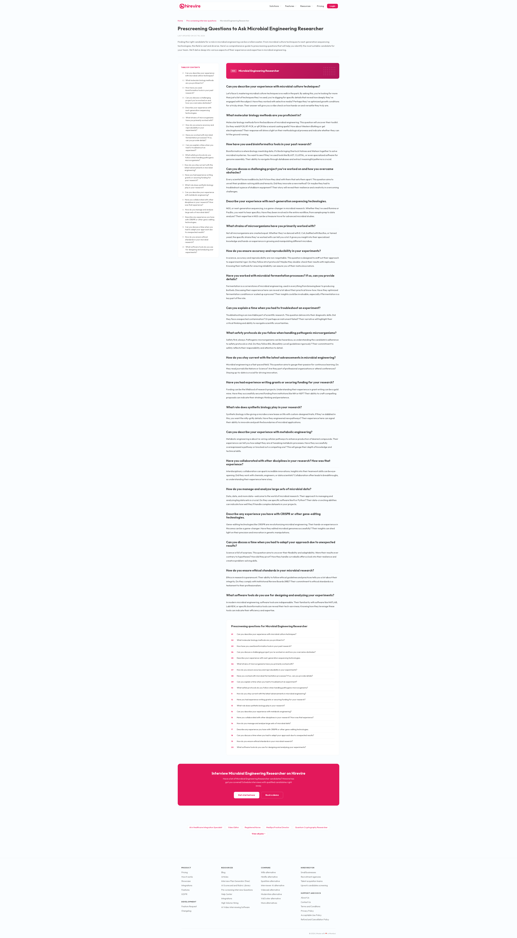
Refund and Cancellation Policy (315, 919)
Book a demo (272, 795)
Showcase (186, 881)
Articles (224, 877)
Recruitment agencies (311, 877)
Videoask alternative (270, 890)
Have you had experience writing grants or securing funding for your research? (197, 177)
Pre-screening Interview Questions (237, 890)
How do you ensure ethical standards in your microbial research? (195, 239)
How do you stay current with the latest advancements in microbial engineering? (197, 167)
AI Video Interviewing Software (235, 907)
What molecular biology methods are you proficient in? (198, 81)
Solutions (274, 6)
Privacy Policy (307, 911)
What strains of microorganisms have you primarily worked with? (197, 119)
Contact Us (306, 902)
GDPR (184, 894)
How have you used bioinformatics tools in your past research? (197, 90)
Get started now (246, 795)
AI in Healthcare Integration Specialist (205, 827)
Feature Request (189, 906)
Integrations (186, 885)
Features (289, 6)
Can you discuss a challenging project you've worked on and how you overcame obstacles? (197, 100)
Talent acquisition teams (312, 881)
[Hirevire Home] (190, 6)
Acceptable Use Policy (311, 915)
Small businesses (308, 872)
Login (332, 6)
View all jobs (258, 833)
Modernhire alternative (271, 894)
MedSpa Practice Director (277, 827)
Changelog (186, 911)
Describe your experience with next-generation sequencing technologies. (196, 110)
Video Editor (233, 827)
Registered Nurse (253, 827)
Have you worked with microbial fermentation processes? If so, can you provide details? (197, 137)
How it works (187, 877)
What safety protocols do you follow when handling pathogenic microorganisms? (198, 157)
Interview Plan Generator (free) (235, 881)
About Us (305, 897)
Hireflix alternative (269, 877)
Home (180, 21)
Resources (305, 6)
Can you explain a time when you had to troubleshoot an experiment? (197, 148)
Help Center (226, 894)
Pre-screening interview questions (201, 21)
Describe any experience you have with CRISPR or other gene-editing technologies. (198, 219)
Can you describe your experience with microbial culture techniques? (198, 74)
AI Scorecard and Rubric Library (235, 885)
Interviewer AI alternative (272, 885)
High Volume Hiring (229, 903)
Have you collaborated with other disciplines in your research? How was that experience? (197, 202)
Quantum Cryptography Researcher (311, 827)
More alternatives (269, 903)
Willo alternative (268, 872)
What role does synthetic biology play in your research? (197, 186)
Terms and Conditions (310, 906)
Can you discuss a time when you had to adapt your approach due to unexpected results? (197, 229)
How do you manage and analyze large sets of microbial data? (197, 211)
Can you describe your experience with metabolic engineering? (198, 193)
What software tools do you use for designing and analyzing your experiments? (197, 249)
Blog (223, 872)
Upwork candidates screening (314, 885)
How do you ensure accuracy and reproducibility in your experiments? (198, 127)
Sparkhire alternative (270, 881)
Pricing (320, 6)
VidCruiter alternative (271, 898)
